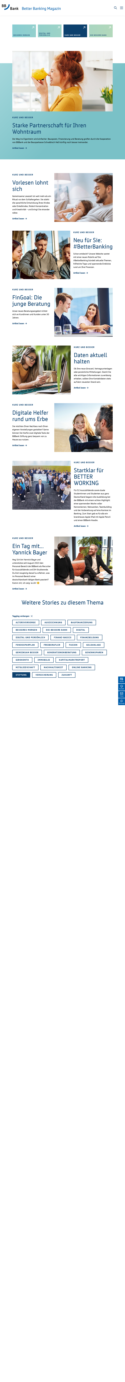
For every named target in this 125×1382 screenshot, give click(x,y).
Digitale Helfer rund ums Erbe (30, 415)
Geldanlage (93, 645)
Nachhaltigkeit (53, 667)
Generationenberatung (61, 652)
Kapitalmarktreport (72, 660)
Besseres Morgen (26, 630)
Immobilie (44, 660)
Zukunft (67, 675)
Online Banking (82, 667)
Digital (80, 630)
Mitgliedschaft (25, 667)
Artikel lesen (18, 148)
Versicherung (44, 675)
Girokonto (22, 660)
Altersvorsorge (26, 622)
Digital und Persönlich (30, 637)
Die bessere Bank (56, 630)
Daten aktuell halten (90, 358)
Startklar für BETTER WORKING (89, 476)
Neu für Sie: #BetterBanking (93, 243)
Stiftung (21, 675)
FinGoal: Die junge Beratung (31, 300)
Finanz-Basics (62, 637)
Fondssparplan (25, 645)
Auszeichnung (53, 622)
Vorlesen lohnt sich (30, 185)
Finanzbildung (89, 637)
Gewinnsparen (94, 652)
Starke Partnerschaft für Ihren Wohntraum (49, 128)
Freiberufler (52, 645)
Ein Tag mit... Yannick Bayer (29, 549)
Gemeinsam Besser (27, 652)
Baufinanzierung (82, 622)
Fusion (73, 645)
